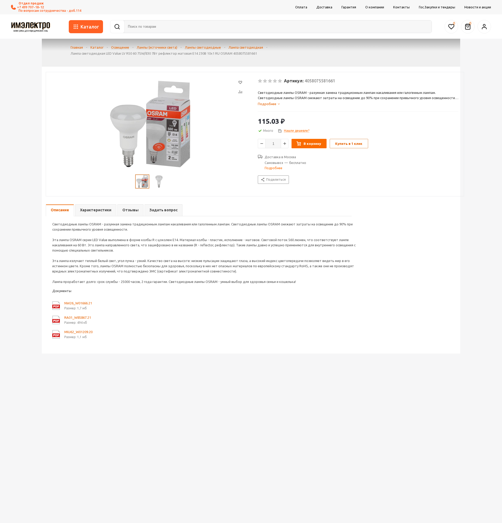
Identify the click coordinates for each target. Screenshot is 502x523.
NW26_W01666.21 (78, 303)
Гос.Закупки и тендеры (437, 7)
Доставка (324, 7)
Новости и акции (477, 7)
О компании (374, 7)
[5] (280, 81)
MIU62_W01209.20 (78, 332)
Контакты (401, 7)
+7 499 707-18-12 (30, 7)
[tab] (358, 103)
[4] (275, 81)
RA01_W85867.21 (77, 317)
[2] (265, 81)
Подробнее (273, 168)
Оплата (301, 7)
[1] (260, 81)
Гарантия (348, 7)
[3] (270, 81)
